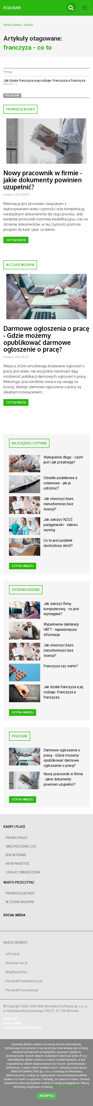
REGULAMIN (12, 1023)
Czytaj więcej (16, 240)
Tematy (28, 25)
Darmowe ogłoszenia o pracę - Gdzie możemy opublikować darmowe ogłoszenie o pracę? (46, 338)
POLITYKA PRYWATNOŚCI (22, 1028)
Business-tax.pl (16, 963)
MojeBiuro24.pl (16, 972)
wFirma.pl (12, 954)
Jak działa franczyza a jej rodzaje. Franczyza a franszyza (44, 80)
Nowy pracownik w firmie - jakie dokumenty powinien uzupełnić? (42, 180)
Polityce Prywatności (66, 1087)
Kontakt (10, 1019)
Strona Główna (12, 25)
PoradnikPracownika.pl (22, 990)
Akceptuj (46, 1095)
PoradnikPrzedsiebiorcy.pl (24, 981)
